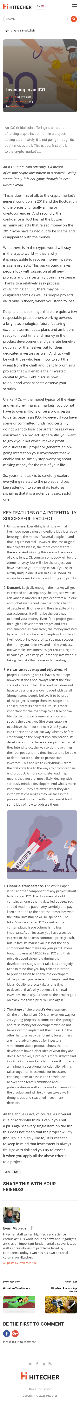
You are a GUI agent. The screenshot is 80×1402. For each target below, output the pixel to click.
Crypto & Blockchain (23, 30)
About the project (40, 1389)
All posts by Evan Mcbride (20, 1263)
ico (16, 1171)
